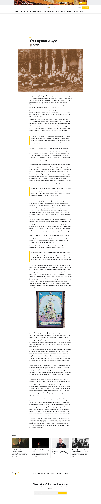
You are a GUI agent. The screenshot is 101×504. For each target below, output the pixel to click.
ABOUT (34, 473)
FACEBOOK (52, 473)
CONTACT (46, 473)
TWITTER (66, 473)
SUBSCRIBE (40, 473)
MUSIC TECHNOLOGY (60, 11)
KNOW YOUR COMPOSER (72, 11)
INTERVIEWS (33, 11)
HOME (16, 11)
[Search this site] (12, 8)
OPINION (81, 11)
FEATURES (26, 11)
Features (31, 37)
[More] (85, 12)
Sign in (79, 7)
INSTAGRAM (59, 473)
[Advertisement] (50, 24)
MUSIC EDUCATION (41, 11)
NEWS (21, 11)
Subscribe (85, 7)
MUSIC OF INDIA (50, 11)
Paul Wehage (36, 44)
